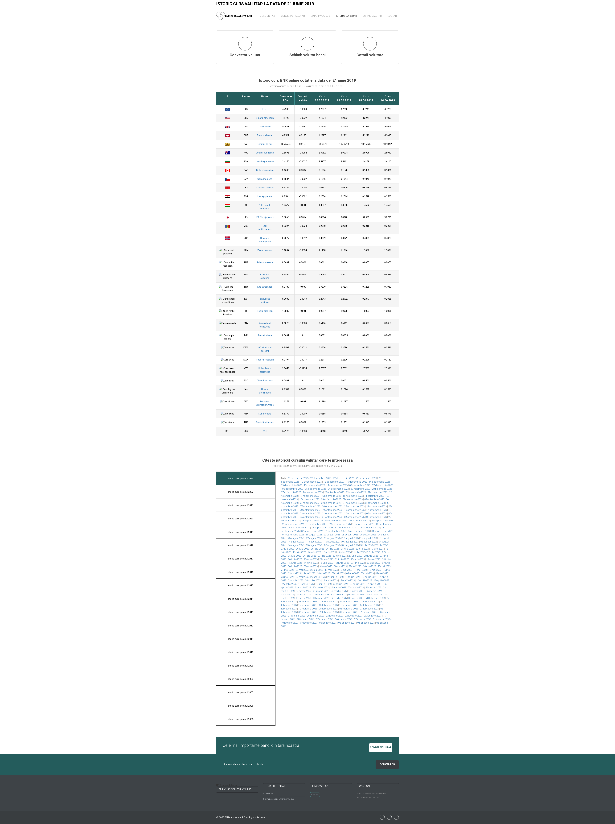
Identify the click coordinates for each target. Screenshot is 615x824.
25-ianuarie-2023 (334, 615)
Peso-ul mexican (265, 359)
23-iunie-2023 (311, 559)
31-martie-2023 (303, 587)
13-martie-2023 (321, 594)
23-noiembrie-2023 (334, 492)
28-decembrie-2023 (297, 478)
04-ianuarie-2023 (366, 622)
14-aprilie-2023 (364, 580)
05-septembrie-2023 (359, 531)
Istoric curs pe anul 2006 (240, 705)
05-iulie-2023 (294, 555)
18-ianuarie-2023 (305, 619)
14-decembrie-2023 (379, 481)
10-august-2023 (332, 541)
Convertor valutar (293, 15)
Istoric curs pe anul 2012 (240, 625)
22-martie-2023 (303, 591)
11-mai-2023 (309, 573)
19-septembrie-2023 (340, 524)
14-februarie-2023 (369, 605)
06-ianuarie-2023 (327, 622)
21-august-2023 (332, 538)
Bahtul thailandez (265, 422)
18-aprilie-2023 (347, 580)
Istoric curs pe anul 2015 (240, 585)
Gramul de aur (265, 144)
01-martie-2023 (356, 598)
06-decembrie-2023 (292, 488)
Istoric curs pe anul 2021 (240, 505)
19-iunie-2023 (373, 559)
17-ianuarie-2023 (324, 619)
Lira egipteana (265, 196)
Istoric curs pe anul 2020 (240, 518)
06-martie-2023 (303, 598)
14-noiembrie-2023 (374, 495)
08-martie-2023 (374, 594)
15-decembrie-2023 (356, 481)
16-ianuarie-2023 (343, 619)
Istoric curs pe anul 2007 (240, 692)
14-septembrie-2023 (299, 527)
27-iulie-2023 (287, 548)
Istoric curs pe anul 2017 (240, 558)
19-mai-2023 (331, 569)
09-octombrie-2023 (376, 513)
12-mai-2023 (294, 573)
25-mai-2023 (384, 566)
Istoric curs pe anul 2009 (240, 665)
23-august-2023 (296, 538)
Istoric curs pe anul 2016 (240, 572)
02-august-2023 (332, 545)
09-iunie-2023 (358, 562)
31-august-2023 (314, 534)
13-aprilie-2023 (381, 580)
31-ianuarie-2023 (368, 612)
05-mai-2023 (367, 573)
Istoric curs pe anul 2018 (240, 545)
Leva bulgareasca (265, 161)
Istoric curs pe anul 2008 (240, 679)
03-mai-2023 (287, 577)
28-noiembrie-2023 (382, 488)
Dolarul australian (265, 152)
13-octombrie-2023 (310, 513)
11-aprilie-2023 (306, 584)
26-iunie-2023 (295, 559)
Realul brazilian (265, 311)
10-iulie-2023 (373, 552)
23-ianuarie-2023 (353, 615)
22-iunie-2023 (326, 559)
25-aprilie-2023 (369, 577)
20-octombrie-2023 (310, 510)
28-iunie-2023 (371, 555)
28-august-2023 (350, 534)
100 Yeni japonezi (265, 217)
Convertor (387, 764)
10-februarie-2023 (307, 608)
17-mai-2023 (360, 569)
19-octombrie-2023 (332, 510)
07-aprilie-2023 (340, 584)
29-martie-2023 (338, 587)
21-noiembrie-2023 (377, 492)
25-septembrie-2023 (359, 520)
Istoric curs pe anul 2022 (240, 491)
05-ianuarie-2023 (347, 622)
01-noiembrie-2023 (353, 502)
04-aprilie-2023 (374, 584)
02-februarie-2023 (328, 612)
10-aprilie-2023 (323, 584)
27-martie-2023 (356, 587)
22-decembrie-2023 (343, 478)
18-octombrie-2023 (354, 510)
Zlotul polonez (264, 250)
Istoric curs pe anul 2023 (240, 478)
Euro (264, 109)
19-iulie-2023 (377, 548)
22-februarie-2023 (348, 601)
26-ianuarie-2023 (315, 615)
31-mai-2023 (325, 566)
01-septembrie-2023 (293, 534)
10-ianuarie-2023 (289, 622)
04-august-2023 (296, 545)
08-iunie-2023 (373, 562)
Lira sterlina (265, 126)
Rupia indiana (265, 335)
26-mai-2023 (369, 566)
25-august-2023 (368, 534)
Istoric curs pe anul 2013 (240, 612)
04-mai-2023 (381, 573)
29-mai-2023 (354, 566)
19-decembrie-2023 (311, 481)
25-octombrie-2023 (354, 506)
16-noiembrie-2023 (331, 495)
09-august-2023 (350, 541)
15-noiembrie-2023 (353, 495)
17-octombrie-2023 (376, 510)
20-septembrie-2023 (316, 524)
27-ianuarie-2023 (296, 615)
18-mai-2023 (345, 569)
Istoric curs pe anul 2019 (240, 532)
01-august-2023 (350, 545)
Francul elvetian (265, 135)
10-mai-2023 (323, 573)
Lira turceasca (264, 286)
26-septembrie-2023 (335, 520)
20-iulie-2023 (362, 548)
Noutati (392, 15)
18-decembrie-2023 (333, 481)
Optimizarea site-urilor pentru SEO (278, 799)
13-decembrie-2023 (291, 485)
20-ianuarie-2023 (372, 615)
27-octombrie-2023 (310, 506)
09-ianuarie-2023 (308, 622)
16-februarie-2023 (328, 605)
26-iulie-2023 (302, 548)
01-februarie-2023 (348, 612)
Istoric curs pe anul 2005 (240, 719)
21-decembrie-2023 (366, 478)
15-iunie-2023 (295, 562)
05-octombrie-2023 (310, 517)
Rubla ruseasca (265, 262)
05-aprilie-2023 (357, 584)
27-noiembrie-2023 (291, 492)
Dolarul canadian (265, 170)
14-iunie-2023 (311, 562)
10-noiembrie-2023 (309, 499)
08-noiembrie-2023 (353, 499)
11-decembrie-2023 (337, 485)
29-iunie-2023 (355, 555)
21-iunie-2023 (342, 559)
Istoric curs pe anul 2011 (240, 639)
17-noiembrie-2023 (309, 495)
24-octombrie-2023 (376, 506)
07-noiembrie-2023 (374, 499)
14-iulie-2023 (314, 552)
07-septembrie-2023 (312, 531)
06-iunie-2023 (295, 566)
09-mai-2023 (338, 573)
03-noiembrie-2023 (309, 502)
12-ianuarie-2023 (362, 619)
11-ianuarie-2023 (381, 619)
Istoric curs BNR (346, 15)
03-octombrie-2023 (354, 517)
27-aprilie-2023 (335, 577)
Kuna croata (264, 413)
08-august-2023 (368, 541)
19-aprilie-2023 (330, 580)
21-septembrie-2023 (293, 524)
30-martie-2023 (320, 587)
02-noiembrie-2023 (331, 502)
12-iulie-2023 (344, 552)
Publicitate (268, 793)
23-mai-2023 (302, 569)
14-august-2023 (296, 541)
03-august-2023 (314, 545)
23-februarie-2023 (328, 601)
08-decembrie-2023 (359, 485)
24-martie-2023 (373, 587)
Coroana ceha (264, 179)
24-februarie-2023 (307, 601)
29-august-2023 (332, 534)
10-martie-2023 (339, 594)
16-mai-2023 (375, 569)
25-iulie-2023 (317, 548)
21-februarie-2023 (369, 601)
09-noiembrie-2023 (331, 499)
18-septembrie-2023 (363, 524)
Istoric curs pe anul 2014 (240, 598)
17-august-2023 (368, 538)
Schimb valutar (372, 15)
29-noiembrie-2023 (360, 488)
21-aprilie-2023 (295, 580)
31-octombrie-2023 (374, 502)
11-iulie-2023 (358, 552)
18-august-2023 (350, 538)
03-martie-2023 (321, 598)
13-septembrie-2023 (322, 527)
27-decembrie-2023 (320, 478)
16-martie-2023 (374, 591)
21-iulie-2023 (347, 548)
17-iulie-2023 (299, 552)
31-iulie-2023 (366, 545)
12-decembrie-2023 (314, 485)
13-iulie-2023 (329, 552)
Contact (314, 794)
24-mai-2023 (287, 569)
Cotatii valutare (320, 15)
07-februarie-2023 (369, 608)
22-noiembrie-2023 (356, 492)
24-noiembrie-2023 (313, 492)
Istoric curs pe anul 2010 (240, 652)
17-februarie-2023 (307, 605)
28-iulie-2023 (381, 545)
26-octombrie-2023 (332, 506)
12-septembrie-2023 (345, 527)
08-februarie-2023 (348, 608)
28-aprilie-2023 (318, 577)
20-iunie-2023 (358, 559)
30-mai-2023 (340, 566)
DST (265, 431)
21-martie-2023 (321, 591)
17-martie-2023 (356, 591)
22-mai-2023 (316, 569)
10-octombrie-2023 (354, 513)
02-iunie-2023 (311, 566)
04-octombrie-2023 (332, 517)
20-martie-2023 (339, 591)
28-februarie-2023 (375, 598)
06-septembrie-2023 (335, 531)
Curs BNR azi (267, 15)
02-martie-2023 (339, 598)
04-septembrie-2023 (382, 531)
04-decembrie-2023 (338, 488)
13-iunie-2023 (326, 562)
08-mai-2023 (352, 573)
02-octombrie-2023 (376, 517)
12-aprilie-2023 (288, 584)
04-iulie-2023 (309, 555)
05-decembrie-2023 (315, 488)
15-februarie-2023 (348, 605)
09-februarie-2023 (328, 608)
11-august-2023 (314, 541)
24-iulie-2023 (332, 548)
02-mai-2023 (302, 577)
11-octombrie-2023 (332, 513)
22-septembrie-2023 (382, 520)
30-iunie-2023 (340, 555)
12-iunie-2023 (342, 562)
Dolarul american (265, 117)
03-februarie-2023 (307, 612)
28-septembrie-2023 (312, 520)
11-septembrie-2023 (369, 527)
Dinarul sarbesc (265, 380)
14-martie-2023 (303, 594)
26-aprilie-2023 (352, 577)
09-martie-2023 (356, 594)
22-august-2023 (314, 538)
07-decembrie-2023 (382, 485)
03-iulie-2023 (324, 555)
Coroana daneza (265, 187)
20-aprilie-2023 (312, 580)
